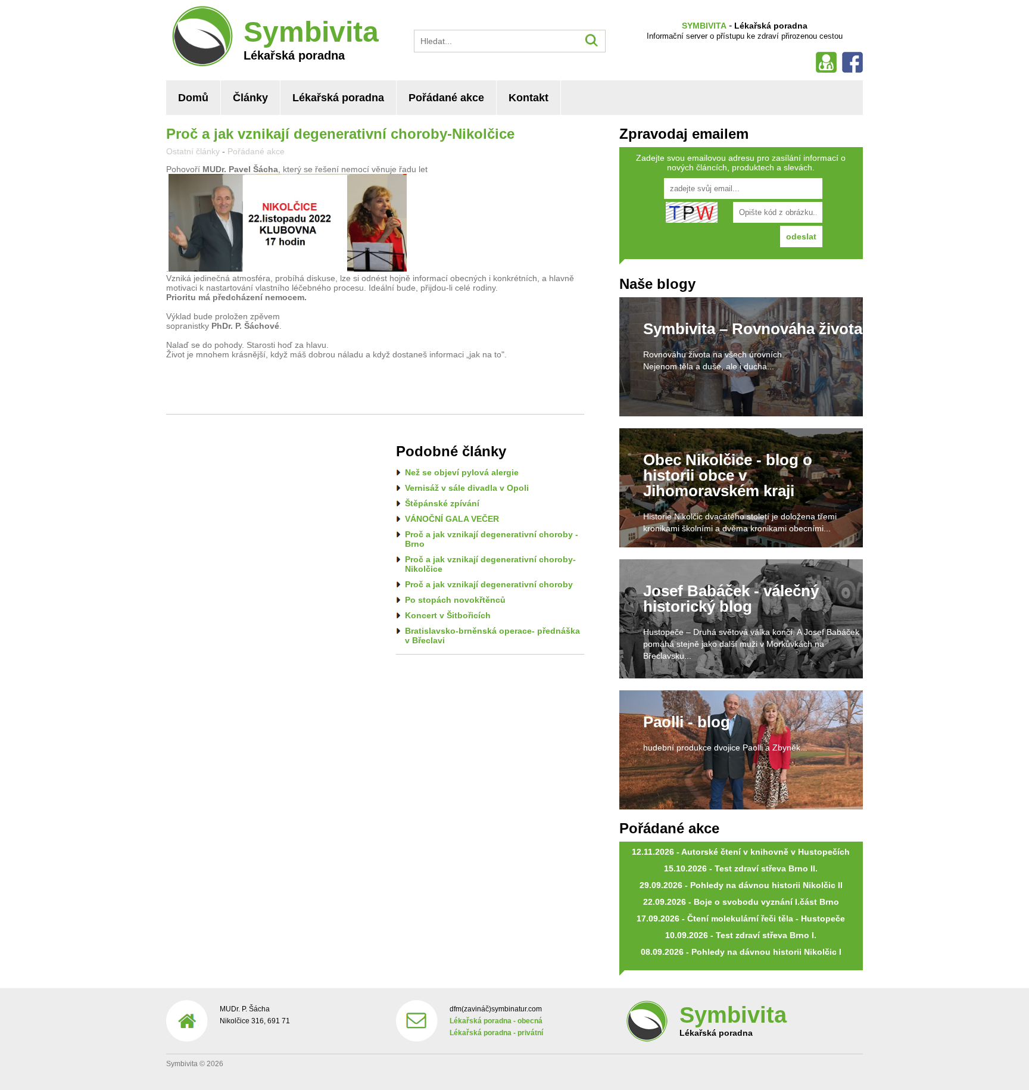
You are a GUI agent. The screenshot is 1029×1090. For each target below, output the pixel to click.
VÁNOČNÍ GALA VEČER (452, 519)
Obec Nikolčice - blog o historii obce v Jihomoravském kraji (727, 475)
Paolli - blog (686, 722)
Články (250, 98)
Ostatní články (193, 151)
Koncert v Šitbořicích (448, 615)
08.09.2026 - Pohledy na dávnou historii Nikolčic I (741, 952)
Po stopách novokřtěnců (455, 600)
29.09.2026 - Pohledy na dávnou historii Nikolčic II (741, 885)
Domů (193, 98)
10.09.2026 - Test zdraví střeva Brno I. (740, 935)
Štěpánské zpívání (442, 503)
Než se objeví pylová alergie (462, 472)
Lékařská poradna (338, 98)
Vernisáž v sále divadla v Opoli (467, 488)
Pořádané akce (446, 98)
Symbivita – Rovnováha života (752, 329)
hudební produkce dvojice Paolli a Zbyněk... (725, 747)
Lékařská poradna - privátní (496, 1033)
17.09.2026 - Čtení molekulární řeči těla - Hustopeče (741, 918)
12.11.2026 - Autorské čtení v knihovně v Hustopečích (741, 852)
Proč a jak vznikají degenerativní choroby (489, 584)
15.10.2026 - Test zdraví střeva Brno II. (741, 868)
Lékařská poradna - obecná (496, 1021)
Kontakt (528, 98)
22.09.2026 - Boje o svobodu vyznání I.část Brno (741, 902)
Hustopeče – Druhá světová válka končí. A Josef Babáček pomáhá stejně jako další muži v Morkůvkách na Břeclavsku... (751, 644)
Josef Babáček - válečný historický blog (731, 598)
